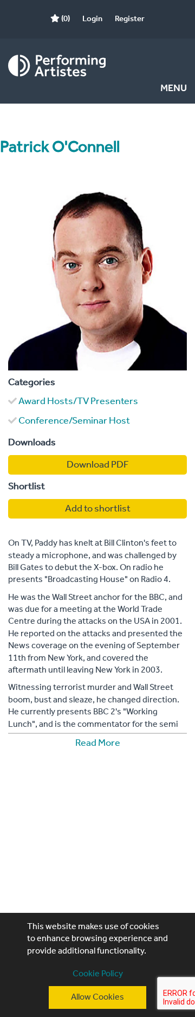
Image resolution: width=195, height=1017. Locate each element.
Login (92, 19)
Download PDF (98, 465)
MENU (173, 88)
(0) (65, 19)
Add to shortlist (98, 509)
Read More (97, 743)
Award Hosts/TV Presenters (78, 401)
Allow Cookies (97, 997)
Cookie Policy (98, 973)
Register (130, 19)
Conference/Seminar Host (74, 421)
